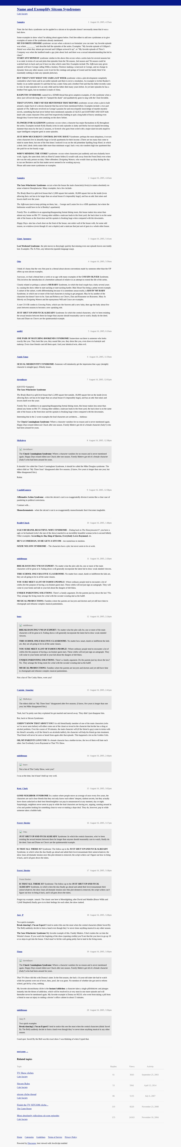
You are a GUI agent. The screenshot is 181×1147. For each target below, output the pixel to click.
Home (19, 1137)
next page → (22, 1051)
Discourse (32, 1143)
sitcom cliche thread (26, 1094)
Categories (29, 1137)
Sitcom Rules (23, 1083)
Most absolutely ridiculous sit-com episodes (38, 1115)
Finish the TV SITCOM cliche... (32, 1105)
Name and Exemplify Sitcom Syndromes (49, 9)
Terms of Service (55, 1137)
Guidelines (40, 1137)
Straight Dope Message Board (14, 3)
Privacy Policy (71, 1137)
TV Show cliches (25, 1073)
